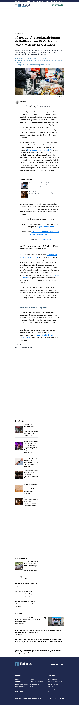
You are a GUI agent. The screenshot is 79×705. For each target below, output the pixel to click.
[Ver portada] (24, 5)
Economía (18, 347)
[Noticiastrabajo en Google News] (63, 698)
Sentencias (18, 681)
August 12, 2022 (47, 239)
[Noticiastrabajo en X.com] (53, 698)
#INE (57, 232)
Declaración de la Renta (21, 684)
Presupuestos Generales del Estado (59, 1)
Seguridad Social (34, 684)
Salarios (47, 1)
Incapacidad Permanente (22, 686)
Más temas (33, 689)
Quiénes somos (52, 679)
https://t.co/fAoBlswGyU (40, 232)
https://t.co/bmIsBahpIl (45, 227)
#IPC (45, 224)
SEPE (31, 686)
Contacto (50, 691)
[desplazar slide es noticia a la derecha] (63, 1)
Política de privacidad (54, 689)
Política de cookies (53, 684)
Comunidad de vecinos (36, 681)
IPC (34, 347)
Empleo (17, 679)
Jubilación (33, 679)
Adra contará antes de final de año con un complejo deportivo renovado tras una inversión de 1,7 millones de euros (41, 185)
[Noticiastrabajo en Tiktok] (58, 698)
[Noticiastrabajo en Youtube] (60, 698)
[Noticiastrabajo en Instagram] (55, 698)
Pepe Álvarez (35, 1)
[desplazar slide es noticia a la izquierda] (22, 1)
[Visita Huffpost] (58, 5)
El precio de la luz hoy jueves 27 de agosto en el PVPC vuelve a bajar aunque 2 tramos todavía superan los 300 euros (43, 194)
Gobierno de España (27, 347)
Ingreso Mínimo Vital (21, 691)
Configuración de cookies (55, 681)
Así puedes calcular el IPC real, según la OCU (31, 58)
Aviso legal (51, 686)
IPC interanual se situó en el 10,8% (39, 150)
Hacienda (17, 689)
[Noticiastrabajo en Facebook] (50, 698)
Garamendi (41, 1)
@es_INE (52, 232)
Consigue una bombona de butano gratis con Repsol (33, 65)
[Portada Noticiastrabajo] (23, 664)
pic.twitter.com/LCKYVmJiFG (39, 234)
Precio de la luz (27, 1)
